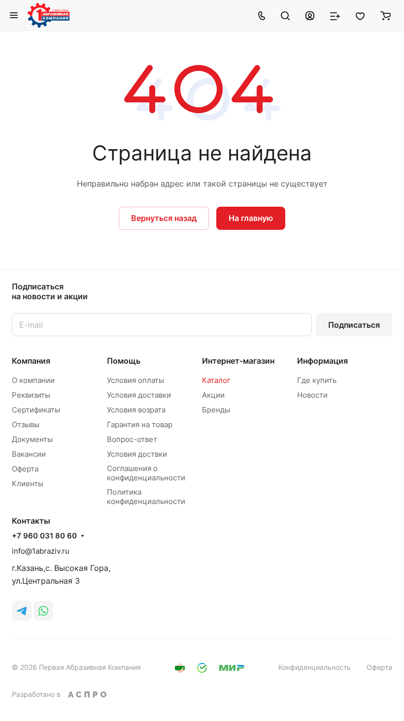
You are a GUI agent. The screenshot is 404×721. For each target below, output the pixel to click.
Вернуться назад (164, 218)
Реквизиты (31, 395)
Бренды (216, 409)
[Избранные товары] (360, 15)
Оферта (25, 468)
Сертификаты (36, 409)
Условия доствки (137, 454)
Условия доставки (139, 395)
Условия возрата (136, 409)
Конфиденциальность (314, 667)
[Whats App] (43, 611)
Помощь (123, 361)
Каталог (216, 380)
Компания (31, 361)
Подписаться (354, 325)
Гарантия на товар (139, 424)
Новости (312, 395)
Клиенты (27, 483)
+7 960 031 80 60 (44, 536)
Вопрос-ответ (132, 439)
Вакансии (29, 454)
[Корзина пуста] (385, 15)
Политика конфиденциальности (146, 496)
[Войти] (309, 15)
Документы (32, 439)
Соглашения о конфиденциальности (146, 473)
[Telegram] (22, 611)
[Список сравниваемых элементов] (335, 15)
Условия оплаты (135, 380)
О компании (33, 380)
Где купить (317, 380)
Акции (213, 395)
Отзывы (25, 424)
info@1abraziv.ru (40, 551)
